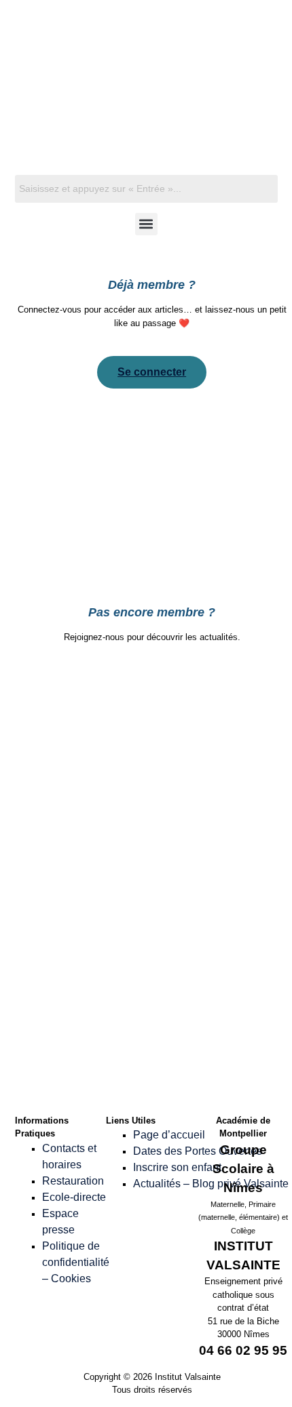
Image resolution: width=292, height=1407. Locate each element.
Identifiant (94, 672)
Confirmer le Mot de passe (106, 970)
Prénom (84, 730)
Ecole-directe (74, 1197)
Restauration (73, 1181)
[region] (146, 107)
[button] (146, 224)
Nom (77, 789)
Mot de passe (102, 905)
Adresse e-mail (101, 847)
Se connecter (151, 372)
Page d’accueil (169, 1135)
